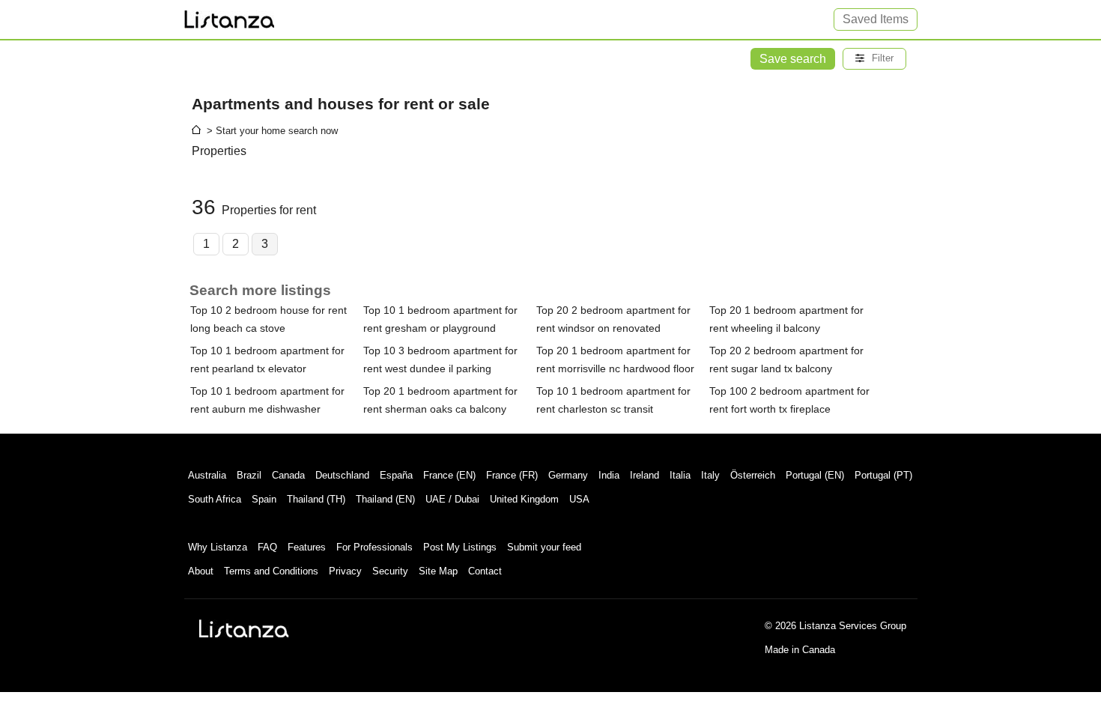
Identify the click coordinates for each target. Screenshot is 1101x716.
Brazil (249, 475)
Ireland (644, 475)
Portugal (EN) (815, 475)
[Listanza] (244, 628)
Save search (792, 58)
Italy (710, 475)
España (396, 475)
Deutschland (342, 475)
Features (307, 547)
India (608, 475)
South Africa (214, 499)
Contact (485, 571)
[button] (874, 58)
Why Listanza (217, 547)
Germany (568, 475)
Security (390, 571)
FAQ (267, 547)
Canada (288, 475)
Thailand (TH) (316, 499)
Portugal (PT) (883, 475)
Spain (264, 499)
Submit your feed (544, 547)
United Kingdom (524, 499)
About (200, 571)
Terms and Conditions (271, 571)
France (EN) (449, 475)
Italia (680, 475)
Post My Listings (460, 547)
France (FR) (512, 475)
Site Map (438, 571)
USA (579, 499)
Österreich (752, 475)
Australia (207, 475)
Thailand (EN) (385, 499)
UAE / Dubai (452, 499)
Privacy (345, 571)
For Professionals (374, 547)
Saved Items (876, 19)
